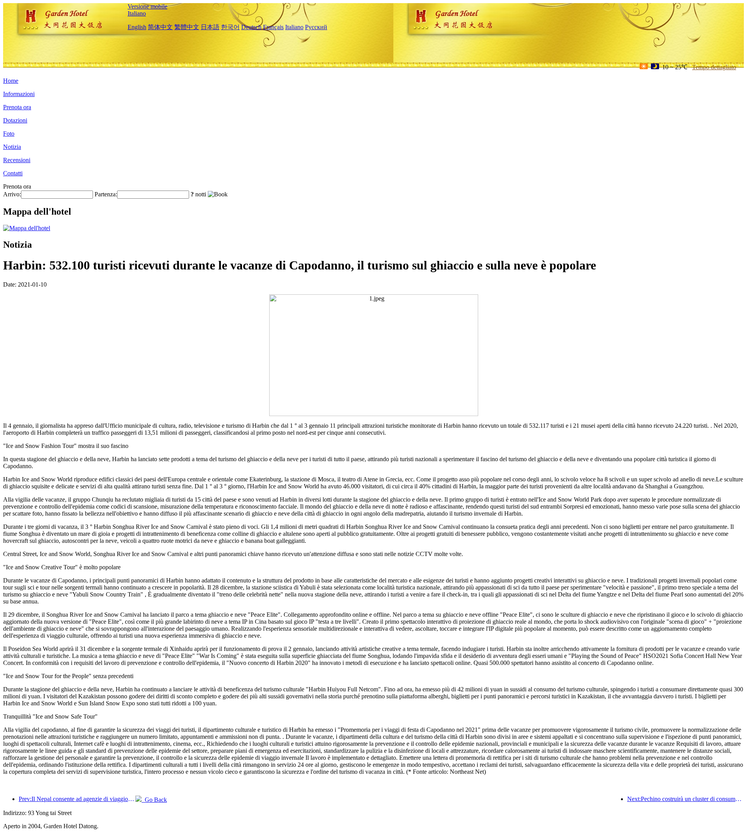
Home (10, 80)
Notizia (12, 146)
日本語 (210, 27)
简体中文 (160, 27)
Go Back (154, 799)
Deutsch (251, 27)
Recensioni (16, 160)
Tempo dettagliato (714, 67)
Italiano (137, 13)
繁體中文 (186, 27)
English (137, 27)
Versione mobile (147, 6)
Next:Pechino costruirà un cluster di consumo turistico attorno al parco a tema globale (685, 799)
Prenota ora (17, 107)
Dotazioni (15, 120)
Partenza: (106, 194)
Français (273, 27)
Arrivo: (12, 194)
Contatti (13, 173)
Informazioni (19, 94)
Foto (8, 133)
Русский (316, 27)
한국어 (230, 27)
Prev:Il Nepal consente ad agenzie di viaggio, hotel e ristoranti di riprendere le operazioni (77, 799)
